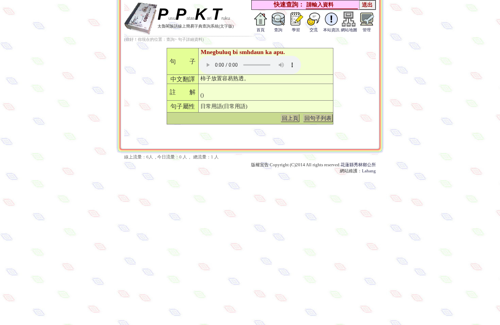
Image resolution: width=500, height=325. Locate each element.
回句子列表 (318, 118)
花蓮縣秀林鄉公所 (358, 164)
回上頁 (290, 118)
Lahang (369, 170)
